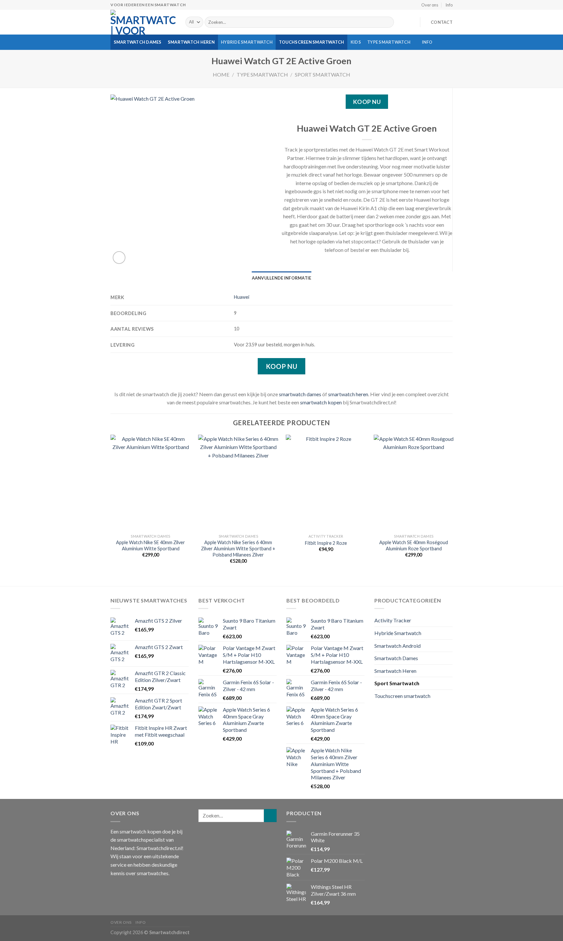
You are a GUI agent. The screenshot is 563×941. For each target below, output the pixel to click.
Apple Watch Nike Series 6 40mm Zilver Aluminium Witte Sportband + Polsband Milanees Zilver (238, 548)
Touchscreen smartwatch (311, 42)
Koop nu (367, 101)
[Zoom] (119, 257)
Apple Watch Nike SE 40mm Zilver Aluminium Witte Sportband (150, 545)
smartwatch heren (348, 394)
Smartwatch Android (397, 646)
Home (221, 74)
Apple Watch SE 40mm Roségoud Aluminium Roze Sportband (413, 545)
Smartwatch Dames (138, 42)
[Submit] (387, 22)
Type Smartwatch (389, 42)
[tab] (281, 277)
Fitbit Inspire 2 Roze (326, 543)
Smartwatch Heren (191, 42)
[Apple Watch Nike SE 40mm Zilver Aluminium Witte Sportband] (150, 483)
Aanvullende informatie (281, 278)
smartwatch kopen (321, 402)
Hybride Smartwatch (247, 42)
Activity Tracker (392, 620)
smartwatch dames (300, 394)
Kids (356, 42)
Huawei (241, 297)
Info (449, 4)
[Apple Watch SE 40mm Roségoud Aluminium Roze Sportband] (414, 483)
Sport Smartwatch (322, 74)
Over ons (429, 4)
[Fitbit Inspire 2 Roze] (326, 483)
